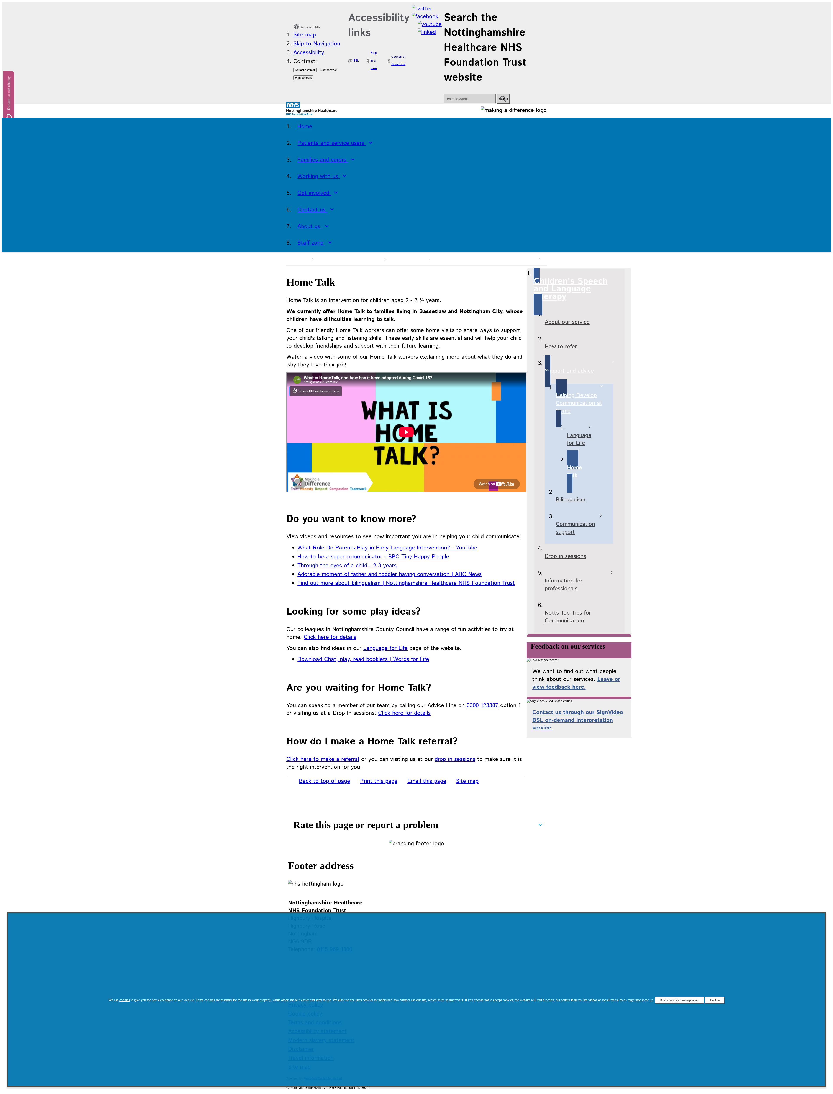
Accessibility (310, 27)
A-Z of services (407, 259)
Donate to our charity (9, 93)
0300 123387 (482, 706)
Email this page (426, 781)
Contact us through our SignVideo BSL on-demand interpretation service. (577, 720)
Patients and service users (348, 259)
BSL (356, 61)
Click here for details (330, 637)
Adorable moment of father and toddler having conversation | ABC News (389, 574)
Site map (304, 35)
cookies (124, 1000)
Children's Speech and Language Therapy (483, 259)
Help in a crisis (374, 61)
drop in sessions (455, 759)
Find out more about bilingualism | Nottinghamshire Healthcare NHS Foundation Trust (406, 583)
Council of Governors (398, 61)
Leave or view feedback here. (576, 683)
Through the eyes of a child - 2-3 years (347, 566)
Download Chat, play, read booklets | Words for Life (363, 659)
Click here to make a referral (322, 759)
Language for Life (385, 648)
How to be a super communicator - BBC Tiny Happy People (373, 557)
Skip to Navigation (316, 44)
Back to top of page (324, 781)
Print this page (378, 781)
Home (301, 259)
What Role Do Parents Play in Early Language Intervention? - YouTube (387, 548)
